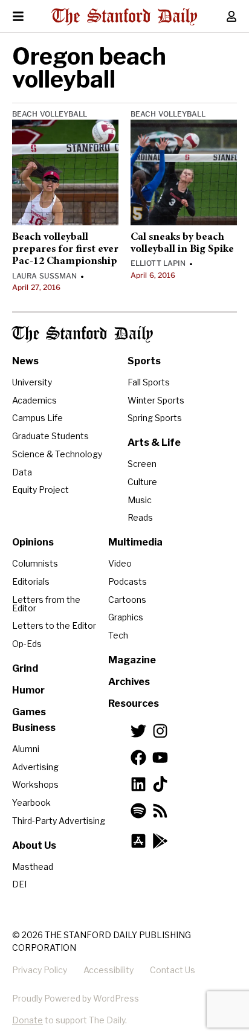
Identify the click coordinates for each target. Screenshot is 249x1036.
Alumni (25, 749)
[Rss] (160, 811)
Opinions (33, 542)
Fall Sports (149, 382)
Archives (129, 681)
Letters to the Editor (54, 625)
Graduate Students (50, 436)
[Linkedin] (138, 784)
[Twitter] (138, 731)
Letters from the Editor (46, 603)
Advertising (35, 767)
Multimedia (135, 542)
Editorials (31, 581)
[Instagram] (160, 731)
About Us (34, 845)
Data (22, 472)
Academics (34, 400)
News (25, 361)
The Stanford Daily (82, 334)
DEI (19, 884)
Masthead (32, 866)
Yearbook (31, 802)
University (32, 382)
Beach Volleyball (50, 113)
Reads (140, 517)
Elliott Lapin (158, 263)
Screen (142, 463)
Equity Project (40, 489)
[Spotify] (138, 811)
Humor (28, 690)
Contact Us (172, 970)
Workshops (35, 784)
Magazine (132, 660)
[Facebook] (138, 757)
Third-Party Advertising (58, 821)
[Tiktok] (160, 784)
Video (120, 563)
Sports (144, 361)
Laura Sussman (44, 275)
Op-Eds (27, 644)
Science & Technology (57, 454)
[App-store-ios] (138, 841)
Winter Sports (156, 400)
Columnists (35, 563)
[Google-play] (160, 841)
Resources (133, 703)
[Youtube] (160, 757)
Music (140, 500)
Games (29, 712)
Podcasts (127, 581)
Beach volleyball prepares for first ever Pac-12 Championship (65, 250)
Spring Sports (155, 418)
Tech (118, 635)
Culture (142, 482)
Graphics (125, 617)
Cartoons (127, 599)
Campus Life (37, 418)
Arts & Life (154, 442)
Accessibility (108, 970)
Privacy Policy (39, 970)
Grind (25, 668)
